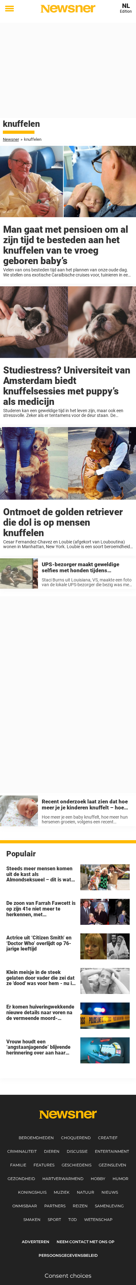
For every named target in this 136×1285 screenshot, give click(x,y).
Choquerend (76, 1137)
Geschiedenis (76, 1165)
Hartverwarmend (62, 1178)
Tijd (72, 1219)
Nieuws (110, 1192)
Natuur (85, 1192)
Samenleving (109, 1206)
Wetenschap (98, 1219)
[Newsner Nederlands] (68, 8)
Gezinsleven (112, 1165)
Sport (54, 1219)
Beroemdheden (36, 1137)
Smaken (31, 1219)
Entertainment (112, 1151)
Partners (54, 1206)
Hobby (98, 1178)
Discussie (77, 1151)
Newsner (11, 139)
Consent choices (68, 1275)
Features (44, 1165)
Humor (120, 1178)
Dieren (51, 1151)
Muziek (62, 1192)
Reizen (80, 1206)
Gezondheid (21, 1178)
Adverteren (35, 1241)
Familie (18, 1165)
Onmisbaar (24, 1206)
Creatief (108, 1137)
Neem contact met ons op (85, 1241)
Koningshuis (32, 1192)
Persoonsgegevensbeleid (68, 1255)
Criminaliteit (22, 1151)
